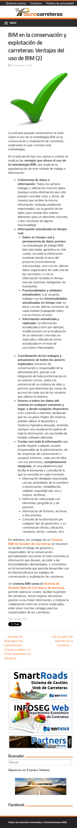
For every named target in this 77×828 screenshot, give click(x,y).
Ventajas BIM (20, 619)
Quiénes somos (16, 3)
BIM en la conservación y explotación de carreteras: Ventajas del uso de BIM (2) (37, 46)
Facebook (16, 805)
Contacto (36, 3)
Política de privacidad (60, 3)
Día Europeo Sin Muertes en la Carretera (62, 641)
